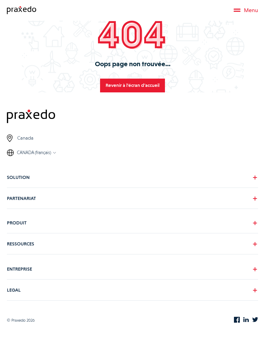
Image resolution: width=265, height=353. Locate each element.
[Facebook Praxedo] (237, 320)
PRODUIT (17, 222)
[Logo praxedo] (132, 117)
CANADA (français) (34, 152)
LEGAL (14, 289)
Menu (251, 10)
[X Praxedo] (255, 320)
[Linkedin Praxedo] (246, 320)
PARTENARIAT (21, 198)
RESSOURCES (20, 243)
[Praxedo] (21, 10)
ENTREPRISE (19, 268)
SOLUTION (18, 177)
